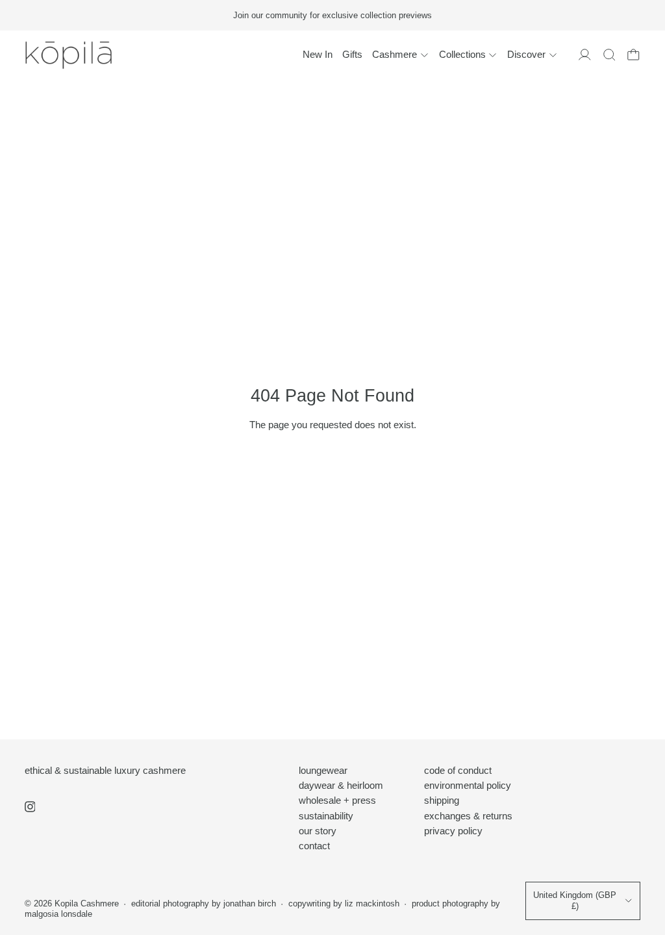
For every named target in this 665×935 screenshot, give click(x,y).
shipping (441, 800)
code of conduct (458, 770)
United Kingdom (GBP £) (574, 900)
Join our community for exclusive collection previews (332, 15)
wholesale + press (337, 800)
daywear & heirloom (341, 785)
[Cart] (633, 54)
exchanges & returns (468, 815)
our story (317, 830)
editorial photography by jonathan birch (203, 903)
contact (314, 845)
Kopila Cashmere (87, 903)
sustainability (326, 815)
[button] (609, 54)
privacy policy (453, 830)
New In (317, 54)
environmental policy (467, 785)
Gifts (352, 54)
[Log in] (584, 54)
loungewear (323, 770)
